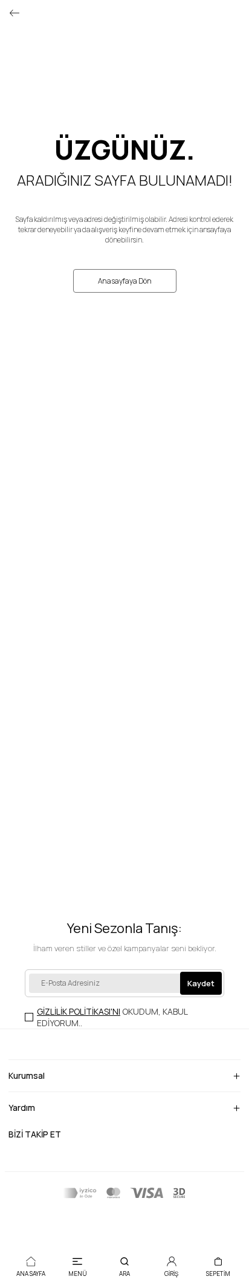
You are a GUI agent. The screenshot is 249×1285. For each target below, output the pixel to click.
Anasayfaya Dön (125, 281)
